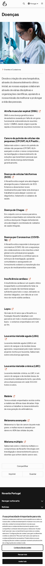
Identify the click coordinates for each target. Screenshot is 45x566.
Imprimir (12, 474)
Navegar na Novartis (42, 501)
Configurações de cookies (22, 547)
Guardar (32, 474)
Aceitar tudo (22, 561)
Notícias (42, 507)
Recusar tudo (22, 554)
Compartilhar (22, 466)
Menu (42, 3)
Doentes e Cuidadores (12, 69)
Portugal (33, 3)
